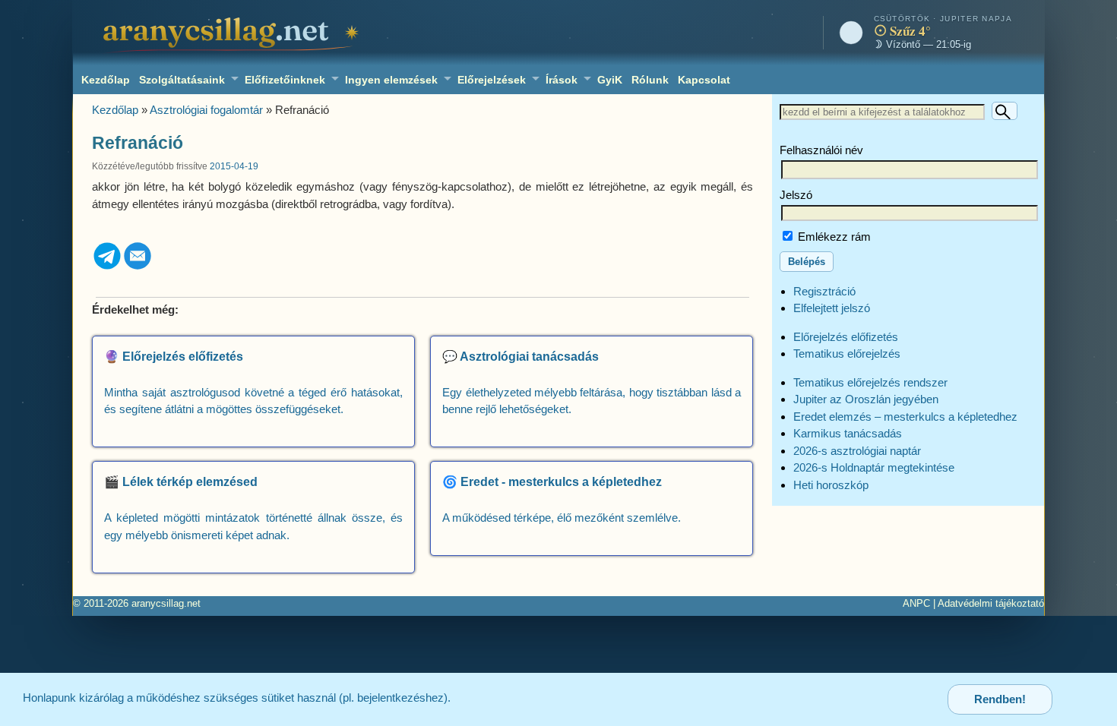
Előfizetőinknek (285, 80)
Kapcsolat (704, 80)
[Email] (137, 266)
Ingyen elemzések (391, 80)
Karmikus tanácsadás (847, 433)
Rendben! (1000, 699)
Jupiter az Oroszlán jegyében (865, 399)
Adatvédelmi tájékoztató (991, 603)
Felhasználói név (821, 150)
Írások (561, 80)
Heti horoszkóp (831, 484)
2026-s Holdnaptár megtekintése (873, 467)
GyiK (609, 80)
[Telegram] (107, 266)
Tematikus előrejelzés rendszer (870, 382)
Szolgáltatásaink (182, 80)
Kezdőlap (105, 80)
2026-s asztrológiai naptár (857, 450)
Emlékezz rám (833, 236)
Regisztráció (824, 291)
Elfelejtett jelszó (831, 307)
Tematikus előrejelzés (846, 353)
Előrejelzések (491, 80)
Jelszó (796, 194)
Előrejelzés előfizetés (845, 336)
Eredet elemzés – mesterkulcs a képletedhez (905, 416)
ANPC (916, 603)
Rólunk (650, 80)
